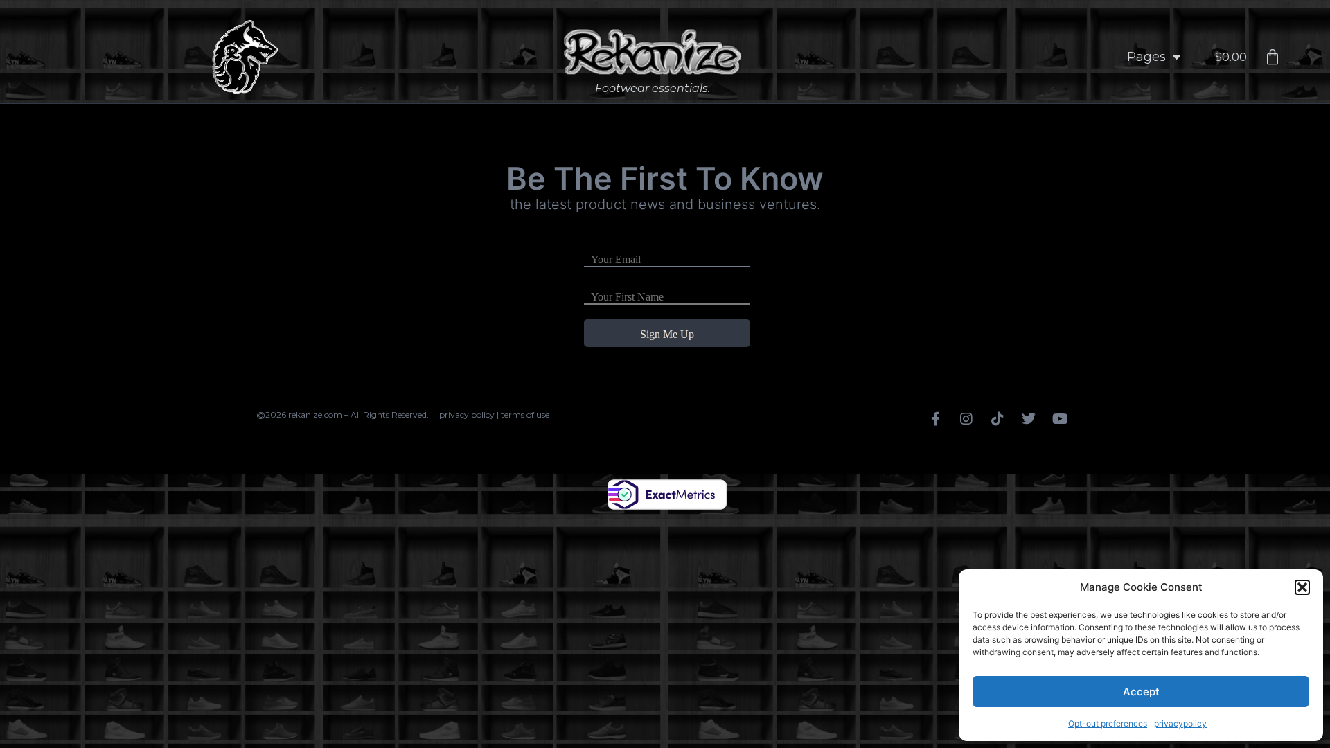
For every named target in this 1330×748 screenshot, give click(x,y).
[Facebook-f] (935, 419)
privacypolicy (1180, 723)
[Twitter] (1029, 419)
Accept (1141, 691)
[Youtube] (1060, 419)
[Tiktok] (997, 419)
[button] (1302, 587)
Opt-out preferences (1107, 723)
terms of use (525, 414)
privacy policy (467, 414)
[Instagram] (966, 419)
